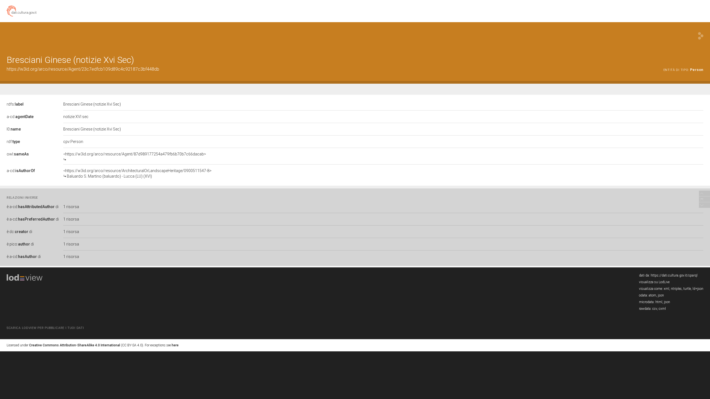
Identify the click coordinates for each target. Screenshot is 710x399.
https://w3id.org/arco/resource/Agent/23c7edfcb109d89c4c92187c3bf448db (83, 69)
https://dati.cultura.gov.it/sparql (674, 275)
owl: (18, 154)
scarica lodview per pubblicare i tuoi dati (45, 328)
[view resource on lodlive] (700, 36)
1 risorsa (71, 206)
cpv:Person (73, 141)
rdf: (13, 141)
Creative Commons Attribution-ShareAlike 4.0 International (74, 345)
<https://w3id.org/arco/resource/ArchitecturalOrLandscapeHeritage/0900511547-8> (137, 173)
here (175, 345)
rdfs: (15, 104)
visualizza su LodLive (654, 282)
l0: (14, 129)
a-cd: (20, 116)
